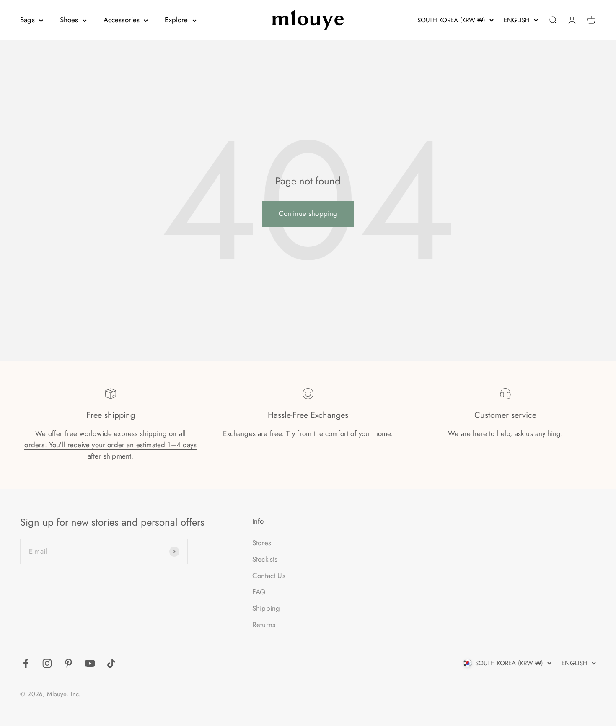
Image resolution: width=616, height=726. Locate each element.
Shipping (266, 608)
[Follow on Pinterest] (68, 663)
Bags (27, 20)
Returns (263, 625)
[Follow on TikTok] (111, 663)
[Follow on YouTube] (90, 663)
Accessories (122, 20)
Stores (261, 543)
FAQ (259, 592)
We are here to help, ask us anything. (505, 433)
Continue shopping (308, 213)
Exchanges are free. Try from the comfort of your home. (308, 433)
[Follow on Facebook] (25, 663)
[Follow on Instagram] (47, 663)
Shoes (69, 20)
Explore (176, 20)
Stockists (265, 559)
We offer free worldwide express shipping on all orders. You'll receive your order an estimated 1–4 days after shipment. (110, 444)
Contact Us (268, 575)
